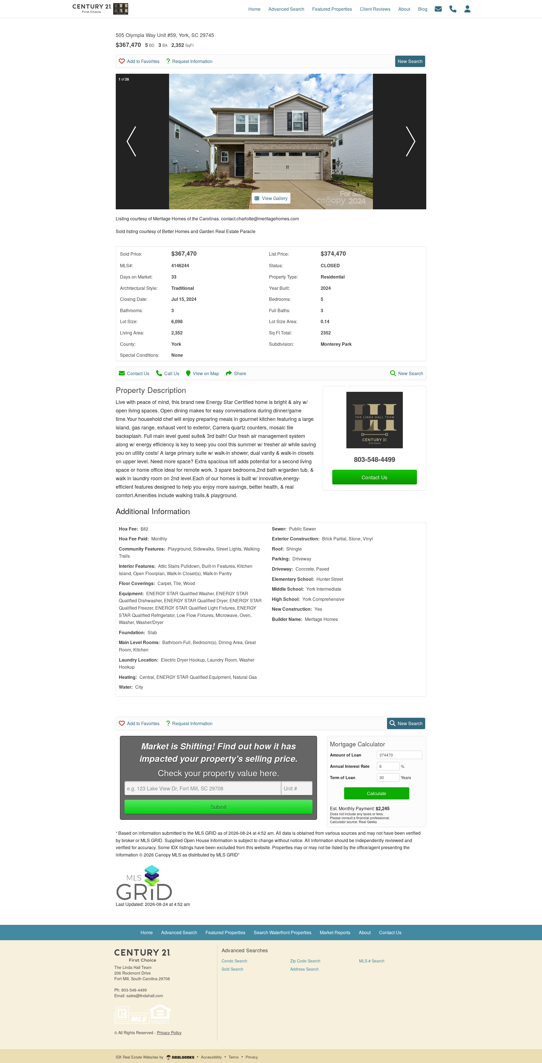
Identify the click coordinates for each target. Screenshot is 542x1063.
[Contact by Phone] (452, 8)
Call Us (171, 373)
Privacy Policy (169, 1032)
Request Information (192, 61)
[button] (131, 141)
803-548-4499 (374, 459)
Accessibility (211, 1057)
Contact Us (138, 373)
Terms (234, 1057)
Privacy (252, 1057)
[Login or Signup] (467, 8)
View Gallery (275, 198)
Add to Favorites (143, 61)
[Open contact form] (438, 8)
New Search (410, 61)
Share (240, 373)
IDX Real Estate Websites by (140, 1057)
